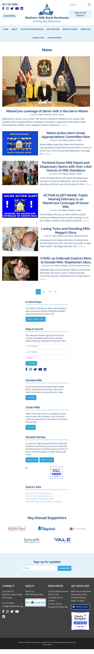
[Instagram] (7, 8)
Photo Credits (47, 644)
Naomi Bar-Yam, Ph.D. (48, 115)
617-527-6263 (10, 4)
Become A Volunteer (81, 591)
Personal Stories (81, 236)
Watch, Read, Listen (35, 319)
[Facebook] (3, 8)
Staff (55, 236)
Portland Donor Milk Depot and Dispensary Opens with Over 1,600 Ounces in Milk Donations (66, 166)
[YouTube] (17, 8)
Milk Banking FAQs (34, 594)
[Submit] (89, 4)
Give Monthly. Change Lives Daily (40, 499)
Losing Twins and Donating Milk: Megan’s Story (65, 230)
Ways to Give (46, 460)
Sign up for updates (80, 14)
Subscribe (31, 363)
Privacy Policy (55, 604)
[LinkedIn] (21, 8)
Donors (72, 265)
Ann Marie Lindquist (67, 140)
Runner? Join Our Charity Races (39, 496)
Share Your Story (79, 594)
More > (64, 125)
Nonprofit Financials (58, 607)
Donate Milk (81, 607)
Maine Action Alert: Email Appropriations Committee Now (65, 135)
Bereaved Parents (65, 236)
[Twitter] (12, 8)
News (61, 115)
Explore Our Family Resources (38, 493)
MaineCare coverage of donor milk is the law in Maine (47, 111)
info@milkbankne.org (12, 606)
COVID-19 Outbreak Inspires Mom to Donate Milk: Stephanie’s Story (65, 260)
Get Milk (30, 427)
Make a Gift (32, 460)
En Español (9, 16)
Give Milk (31, 397)
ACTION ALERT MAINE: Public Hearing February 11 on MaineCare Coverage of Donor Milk (66, 201)
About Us (29, 591)
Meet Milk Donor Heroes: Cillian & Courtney (44, 502)
